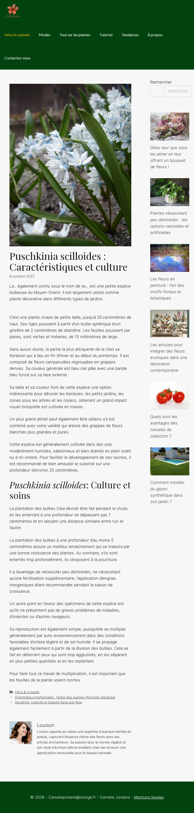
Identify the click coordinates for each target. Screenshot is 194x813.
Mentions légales (149, 797)
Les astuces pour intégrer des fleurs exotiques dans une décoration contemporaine (168, 357)
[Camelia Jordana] (13, 11)
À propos (155, 34)
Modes (44, 34)
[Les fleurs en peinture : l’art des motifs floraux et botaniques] (169, 268)
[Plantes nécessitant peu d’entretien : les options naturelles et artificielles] (169, 202)
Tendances (130, 34)
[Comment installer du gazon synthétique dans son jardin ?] (169, 472)
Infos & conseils (17, 34)
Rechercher (161, 82)
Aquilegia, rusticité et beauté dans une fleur (48, 702)
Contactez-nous (17, 58)
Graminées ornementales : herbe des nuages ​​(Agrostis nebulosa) (65, 697)
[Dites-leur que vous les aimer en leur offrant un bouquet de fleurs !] (169, 137)
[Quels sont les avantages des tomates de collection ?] (169, 406)
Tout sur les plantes (74, 34)
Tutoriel (105, 34)
